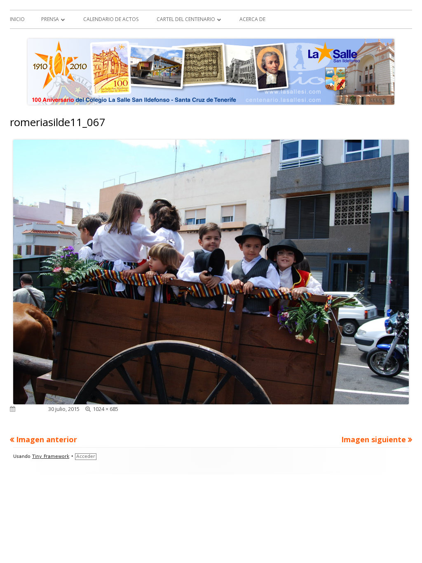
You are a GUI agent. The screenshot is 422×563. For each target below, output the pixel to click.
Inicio (17, 19)
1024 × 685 (105, 409)
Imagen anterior (46, 439)
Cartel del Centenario (186, 19)
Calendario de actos (110, 19)
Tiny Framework (50, 456)
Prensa (50, 19)
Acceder (85, 456)
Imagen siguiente (373, 439)
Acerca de (252, 19)
